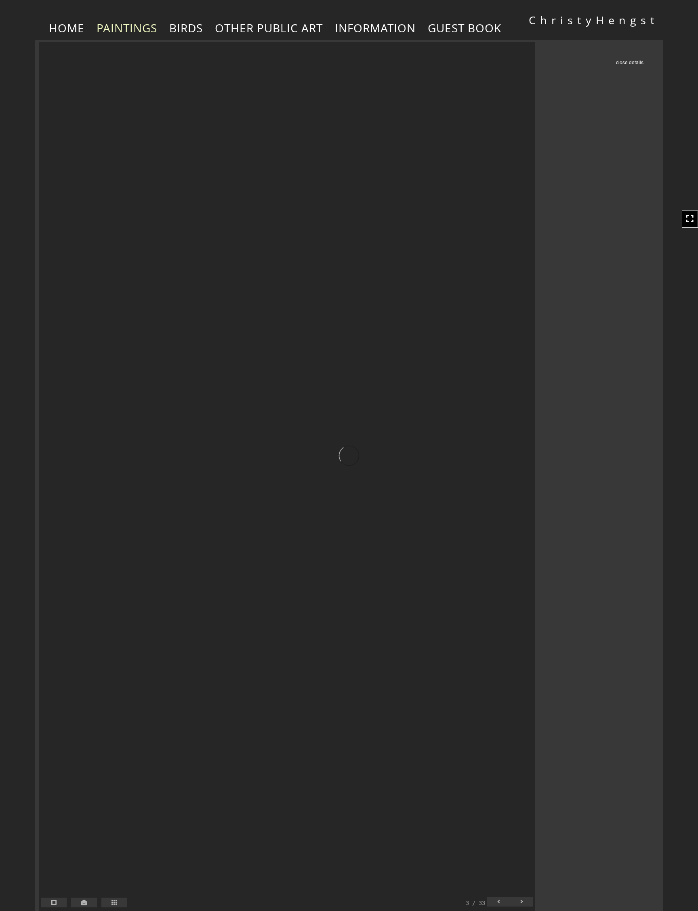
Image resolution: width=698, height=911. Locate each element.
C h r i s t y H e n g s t (592, 20)
